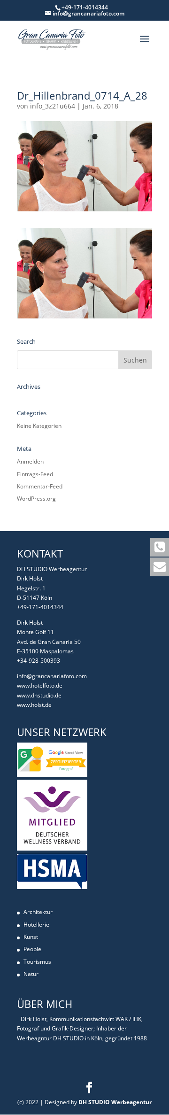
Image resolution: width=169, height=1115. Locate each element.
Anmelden (30, 461)
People (32, 949)
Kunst (30, 937)
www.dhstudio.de (39, 695)
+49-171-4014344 (40, 607)
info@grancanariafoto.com (52, 676)
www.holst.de (34, 705)
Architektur (38, 912)
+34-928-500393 (38, 661)
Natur (30, 974)
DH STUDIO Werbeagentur (115, 1102)
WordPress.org (36, 499)
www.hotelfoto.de (39, 685)
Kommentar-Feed (39, 486)
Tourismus (37, 962)
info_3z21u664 (52, 105)
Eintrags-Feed (35, 474)
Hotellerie (36, 925)
